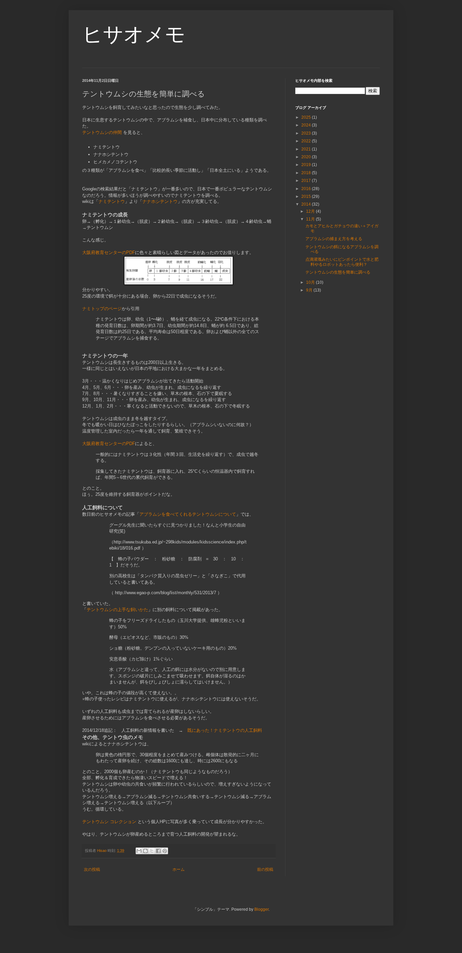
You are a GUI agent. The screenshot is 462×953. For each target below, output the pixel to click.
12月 (311, 211)
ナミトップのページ (102, 308)
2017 (306, 180)
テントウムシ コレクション (109, 821)
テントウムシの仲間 (102, 132)
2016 (306, 188)
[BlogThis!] (145, 850)
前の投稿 (265, 869)
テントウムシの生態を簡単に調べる (337, 272)
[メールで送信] (139, 850)
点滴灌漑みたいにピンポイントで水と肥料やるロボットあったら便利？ (341, 261)
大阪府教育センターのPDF (108, 252)
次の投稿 (92, 869)
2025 (306, 117)
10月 (311, 282)
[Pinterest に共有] (164, 850)
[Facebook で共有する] (158, 850)
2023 (306, 133)
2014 (306, 204)
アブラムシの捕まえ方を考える (333, 238)
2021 (306, 149)
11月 (311, 219)
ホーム (178, 869)
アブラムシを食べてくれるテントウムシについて (187, 514)
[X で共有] (151, 850)
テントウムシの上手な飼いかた (117, 609)
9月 (310, 290)
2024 (306, 125)
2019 (306, 164)
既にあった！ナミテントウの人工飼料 (224, 730)
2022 (306, 141)
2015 (306, 196)
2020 (306, 157)
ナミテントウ (111, 201)
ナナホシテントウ (160, 201)
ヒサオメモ (133, 34)
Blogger (261, 909)
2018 (306, 172)
